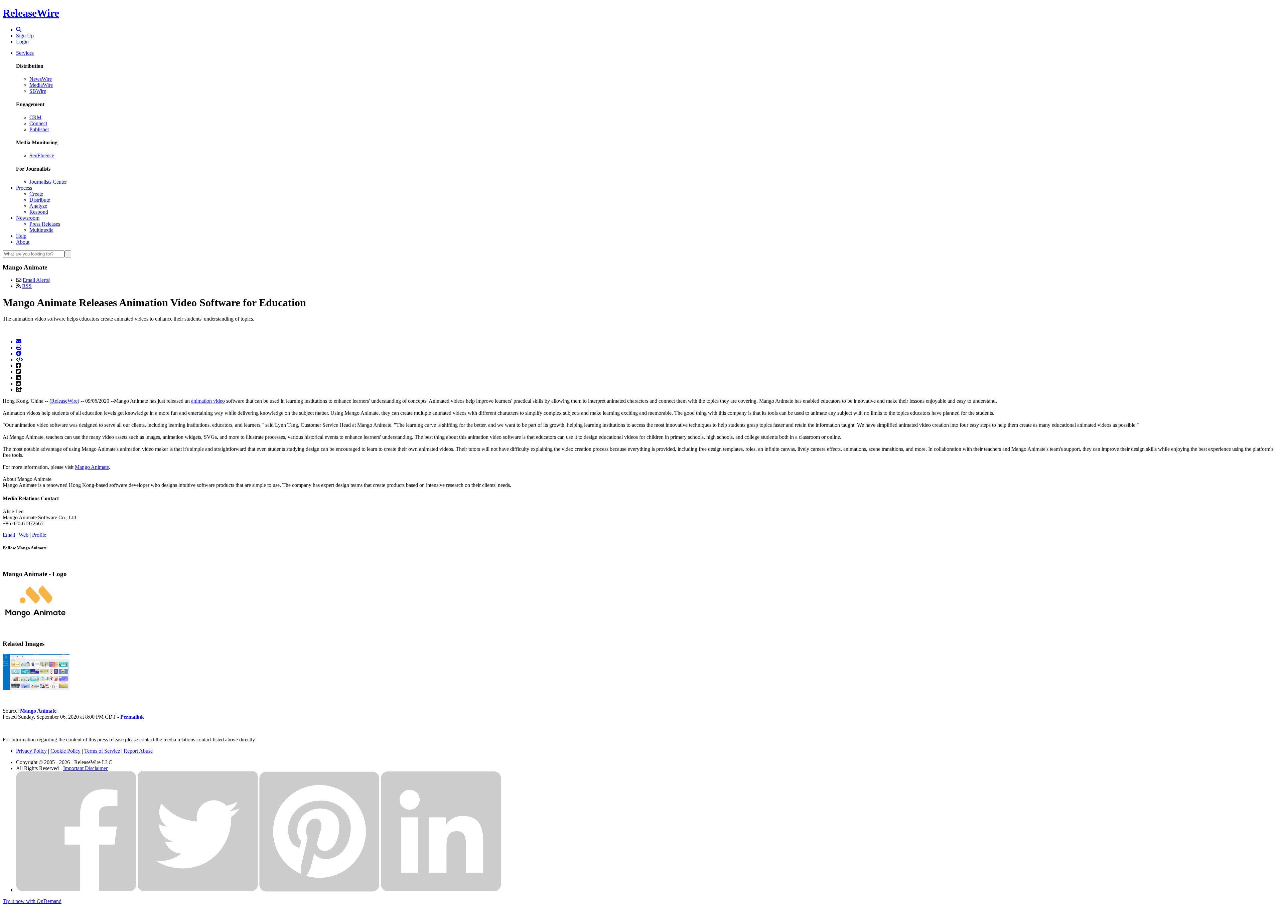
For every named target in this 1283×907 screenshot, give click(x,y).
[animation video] (36, 688)
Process (24, 188)
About (22, 242)
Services (25, 53)
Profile (39, 535)
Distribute (39, 200)
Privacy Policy (31, 751)
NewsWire (40, 79)
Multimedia (41, 230)
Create (36, 194)
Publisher (39, 129)
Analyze (38, 206)
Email (9, 535)
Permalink (132, 717)
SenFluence (41, 155)
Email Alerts (36, 280)
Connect (38, 123)
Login (22, 41)
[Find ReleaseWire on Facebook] (76, 890)
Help (21, 236)
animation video (208, 401)
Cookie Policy (65, 751)
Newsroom (27, 218)
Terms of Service (102, 751)
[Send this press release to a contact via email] (18, 341)
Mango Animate (92, 467)
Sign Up (25, 35)
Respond (38, 212)
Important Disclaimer (85, 768)
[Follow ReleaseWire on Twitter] (198, 890)
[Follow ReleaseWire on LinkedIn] (441, 890)
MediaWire (41, 85)
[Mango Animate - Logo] (36, 619)
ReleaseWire (31, 13)
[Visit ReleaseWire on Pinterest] (319, 890)
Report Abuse (138, 751)
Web (23, 535)
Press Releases (44, 224)
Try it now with (32, 901)
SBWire (37, 91)
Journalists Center (48, 182)
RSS (27, 286)
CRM (35, 117)
